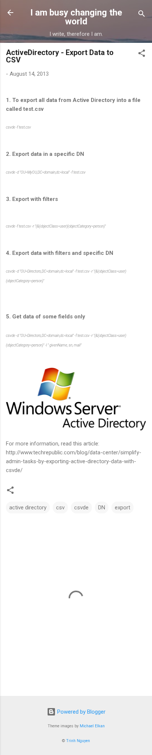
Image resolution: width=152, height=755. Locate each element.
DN (101, 507)
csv (60, 507)
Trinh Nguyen (78, 740)
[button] (141, 54)
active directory (27, 507)
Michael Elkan (92, 726)
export (122, 507)
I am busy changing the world (76, 17)
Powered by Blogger (81, 711)
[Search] (141, 15)
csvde (81, 507)
